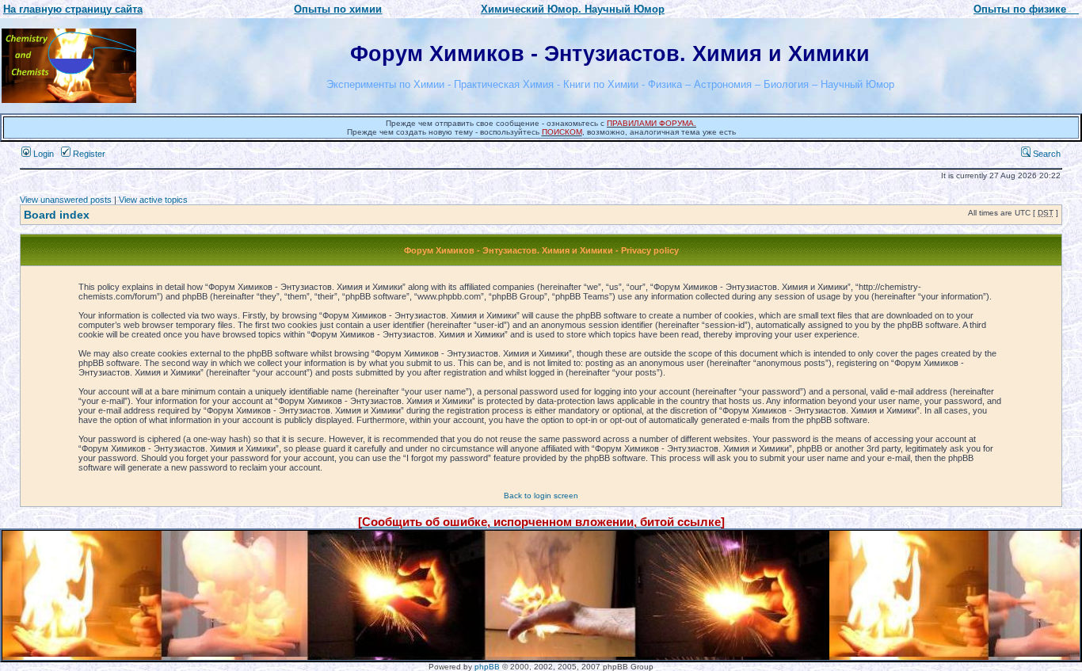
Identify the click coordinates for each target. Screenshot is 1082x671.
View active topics (153, 199)
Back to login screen (541, 495)
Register (87, 153)
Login (42, 153)
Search (1046, 153)
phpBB (487, 666)
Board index (57, 214)
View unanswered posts (66, 199)
